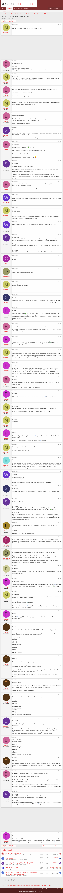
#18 (60, 294)
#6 (60, 113)
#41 (60, 624)
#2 (60, 61)
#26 (60, 404)
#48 (60, 771)
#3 (60, 74)
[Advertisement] (31, 46)
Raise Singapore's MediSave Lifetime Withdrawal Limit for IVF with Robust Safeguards (21, 873)
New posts (3, 11)
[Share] (59, 24)
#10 (60, 181)
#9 (60, 160)
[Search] (60, 8)
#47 (60, 757)
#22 (60, 349)
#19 (60, 307)
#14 (60, 234)
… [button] (7, 21)
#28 (60, 430)
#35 (60, 537)
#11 (60, 194)
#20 (60, 323)
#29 (60, 444)
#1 (60, 24)
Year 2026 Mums (18, 869)
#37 (60, 565)
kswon (6, 864)
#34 (60, 522)
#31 (60, 471)
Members (26, 8)
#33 (60, 498)
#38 (60, 578)
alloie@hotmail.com (55, 258)
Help (55, 888)
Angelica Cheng (8, 859)
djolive (6, 869)
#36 (60, 550)
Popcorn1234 (8, 854)
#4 (60, 87)
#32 (60, 485)
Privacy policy (49, 888)
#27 (60, 417)
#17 (60, 281)
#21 (60, 336)
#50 (60, 833)
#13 (60, 221)
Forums (9, 8)
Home (3, 8)
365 (10, 21)
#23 (60, 362)
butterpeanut (55, 868)
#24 (60, 376)
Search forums (10, 11)
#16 (60, 268)
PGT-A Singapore (10, 858)
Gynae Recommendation (13, 853)
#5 (60, 100)
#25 (60, 391)
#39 (60, 591)
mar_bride (4, 18)
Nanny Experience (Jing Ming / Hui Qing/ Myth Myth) (21, 863)
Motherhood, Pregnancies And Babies (26, 854)
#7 (60, 127)
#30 (60, 457)
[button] (21, 8)
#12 (60, 207)
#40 (60, 611)
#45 (60, 718)
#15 (60, 255)
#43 (60, 680)
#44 (60, 694)
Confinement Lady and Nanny (21, 864)
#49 (60, 791)
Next (13, 21)
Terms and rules (41, 888)
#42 (60, 656)
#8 (60, 141)
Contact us (34, 888)
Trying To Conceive (23, 859)
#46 (60, 737)
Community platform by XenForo (31, 891)
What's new (17, 8)
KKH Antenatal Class (11, 867)
